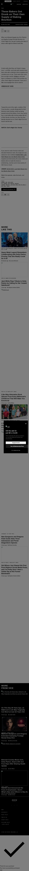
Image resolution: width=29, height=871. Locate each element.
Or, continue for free (16, 450)
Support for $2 (16, 442)
